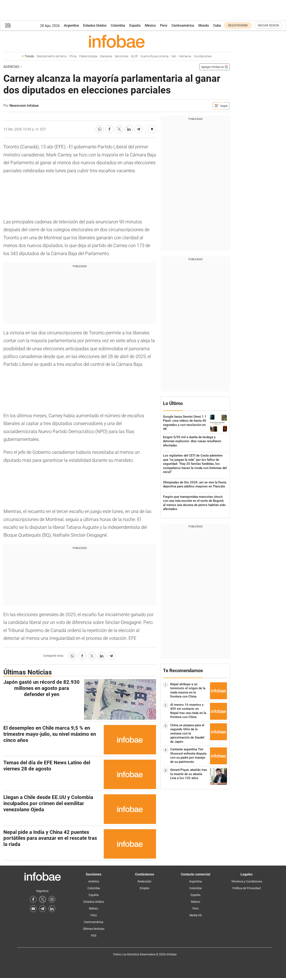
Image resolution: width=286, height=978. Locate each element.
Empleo (144, 888)
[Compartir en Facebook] (109, 129)
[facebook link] (33, 899)
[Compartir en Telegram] (139, 129)
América (93, 881)
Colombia (118, 25)
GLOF (134, 56)
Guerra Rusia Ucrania (155, 56)
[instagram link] (51, 899)
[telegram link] (42, 908)
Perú (163, 25)
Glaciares (106, 56)
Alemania (185, 56)
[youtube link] (33, 908)
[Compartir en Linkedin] (129, 129)
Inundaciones (202, 56)
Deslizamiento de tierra (51, 56)
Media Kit (195, 915)
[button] (8, 25)
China (73, 56)
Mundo (203, 25)
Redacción (144, 881)
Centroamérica (182, 25)
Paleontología (88, 56)
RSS (93, 935)
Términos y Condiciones (246, 881)
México (150, 25)
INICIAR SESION (268, 25)
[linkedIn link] (51, 908)
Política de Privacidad (246, 888)
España (135, 25)
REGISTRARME (238, 25)
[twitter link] (42, 899)
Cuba (217, 25)
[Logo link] (116, 41)
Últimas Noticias (93, 928)
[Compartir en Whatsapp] (100, 129)
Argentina (71, 25)
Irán (173, 56)
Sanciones (121, 56)
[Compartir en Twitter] (119, 129)
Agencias (11, 67)
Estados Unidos (94, 25)
